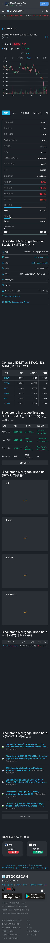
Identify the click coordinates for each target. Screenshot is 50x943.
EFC (34, 845)
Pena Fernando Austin (10, 646)
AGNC (6, 393)
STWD (7, 403)
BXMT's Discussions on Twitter (17, 302)
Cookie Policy (21, 885)
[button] (3, 10)
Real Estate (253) (41, 257)
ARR (10, 845)
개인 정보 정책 (7, 885)
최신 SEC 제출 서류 (12, 296)
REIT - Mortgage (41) (39, 263)
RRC (6, 398)
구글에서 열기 (23, 865)
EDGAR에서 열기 (28, 868)
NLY (6, 388)
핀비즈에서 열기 (36, 865)
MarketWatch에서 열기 (10, 868)
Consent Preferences (38, 885)
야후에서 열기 (11, 865)
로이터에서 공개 (42, 868)
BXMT (6, 378)
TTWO (7, 383)
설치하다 (44, 4)
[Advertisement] (25, 103)
